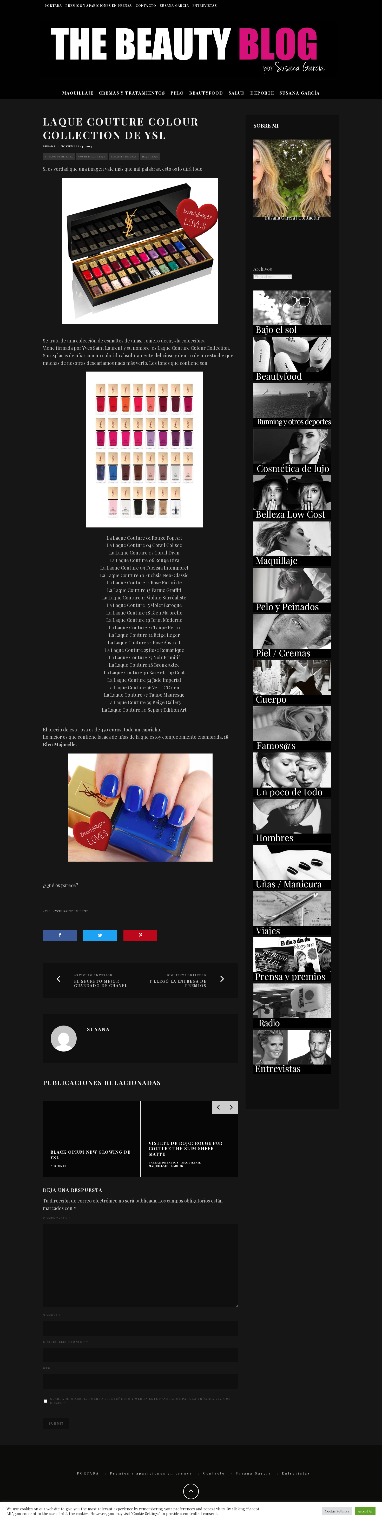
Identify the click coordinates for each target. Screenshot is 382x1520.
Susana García (174, 5)
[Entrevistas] (292, 1072)
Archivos (262, 269)
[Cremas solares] (292, 333)
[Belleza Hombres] (292, 841)
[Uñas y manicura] (292, 887)
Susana (49, 146)
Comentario (56, 1218)
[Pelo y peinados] (292, 610)
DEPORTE (262, 93)
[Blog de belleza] (292, 795)
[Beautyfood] (292, 379)
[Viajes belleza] (292, 933)
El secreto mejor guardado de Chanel (101, 983)
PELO (177, 93)
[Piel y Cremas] (292, 656)
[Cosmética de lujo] (292, 471)
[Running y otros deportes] (292, 425)
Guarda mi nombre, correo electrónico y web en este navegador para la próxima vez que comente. (140, 1401)
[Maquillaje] (292, 564)
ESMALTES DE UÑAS (124, 156)
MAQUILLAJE (78, 93)
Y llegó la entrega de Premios (178, 983)
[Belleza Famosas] (292, 748)
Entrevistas (205, 5)
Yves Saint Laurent (71, 911)
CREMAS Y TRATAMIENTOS (132, 93)
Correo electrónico (65, 1342)
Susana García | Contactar (292, 218)
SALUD (236, 93)
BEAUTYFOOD (206, 93)
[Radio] (292, 1026)
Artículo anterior (93, 975)
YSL (47, 911)
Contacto (146, 5)
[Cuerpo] (292, 702)
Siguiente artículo (187, 975)
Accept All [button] (365, 1511)
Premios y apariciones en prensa (98, 5)
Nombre (52, 1315)
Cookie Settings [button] (337, 1511)
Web (46, 1368)
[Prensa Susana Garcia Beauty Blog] (292, 979)
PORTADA (53, 5)
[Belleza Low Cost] (292, 517)
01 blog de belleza (59, 156)
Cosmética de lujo (92, 156)
